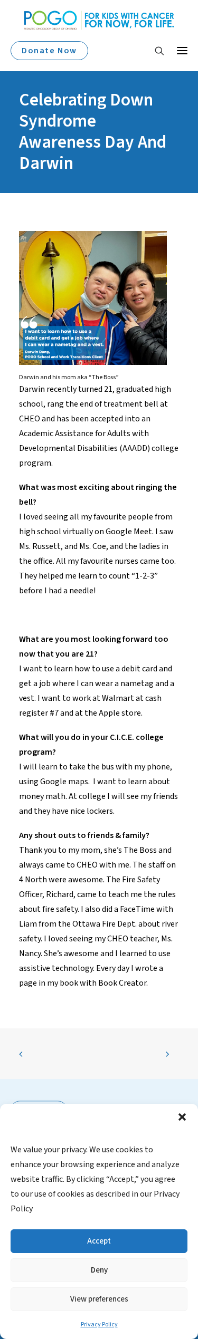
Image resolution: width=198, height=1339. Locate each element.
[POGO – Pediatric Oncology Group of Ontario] (99, 20)
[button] (182, 1117)
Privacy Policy (99, 1324)
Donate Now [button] (49, 50)
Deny (99, 1270)
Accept (99, 1241)
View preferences (99, 1299)
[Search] (154, 50)
